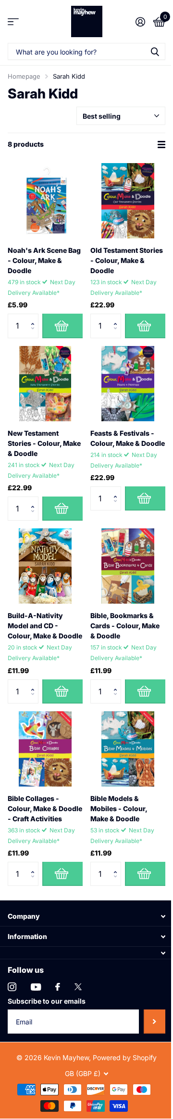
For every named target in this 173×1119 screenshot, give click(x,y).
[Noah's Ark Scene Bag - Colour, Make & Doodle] (45, 200)
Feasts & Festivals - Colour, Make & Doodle (127, 438)
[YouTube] (36, 987)
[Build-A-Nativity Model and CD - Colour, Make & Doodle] (45, 566)
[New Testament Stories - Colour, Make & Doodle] (45, 383)
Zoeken (154, 51)
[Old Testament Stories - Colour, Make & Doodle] (127, 200)
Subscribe (154, 1021)
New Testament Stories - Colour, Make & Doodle (44, 443)
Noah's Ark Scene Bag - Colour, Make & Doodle (44, 260)
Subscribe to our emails (47, 1001)
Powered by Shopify (125, 1057)
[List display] (161, 144)
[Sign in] (140, 21)
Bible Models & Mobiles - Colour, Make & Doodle (118, 808)
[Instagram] (12, 986)
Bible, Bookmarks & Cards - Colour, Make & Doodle (125, 625)
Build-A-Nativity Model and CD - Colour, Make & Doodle (45, 625)
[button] (34, 317)
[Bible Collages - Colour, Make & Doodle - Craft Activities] (45, 749)
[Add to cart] (62, 326)
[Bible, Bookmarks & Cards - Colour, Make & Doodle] (127, 566)
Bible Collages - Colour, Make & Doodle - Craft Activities (45, 808)
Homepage (24, 76)
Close (86, 916)
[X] (78, 986)
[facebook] (57, 987)
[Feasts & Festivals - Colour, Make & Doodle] (127, 383)
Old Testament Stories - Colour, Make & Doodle (126, 260)
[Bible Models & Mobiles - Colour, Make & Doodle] (127, 749)
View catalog (13, 21)
